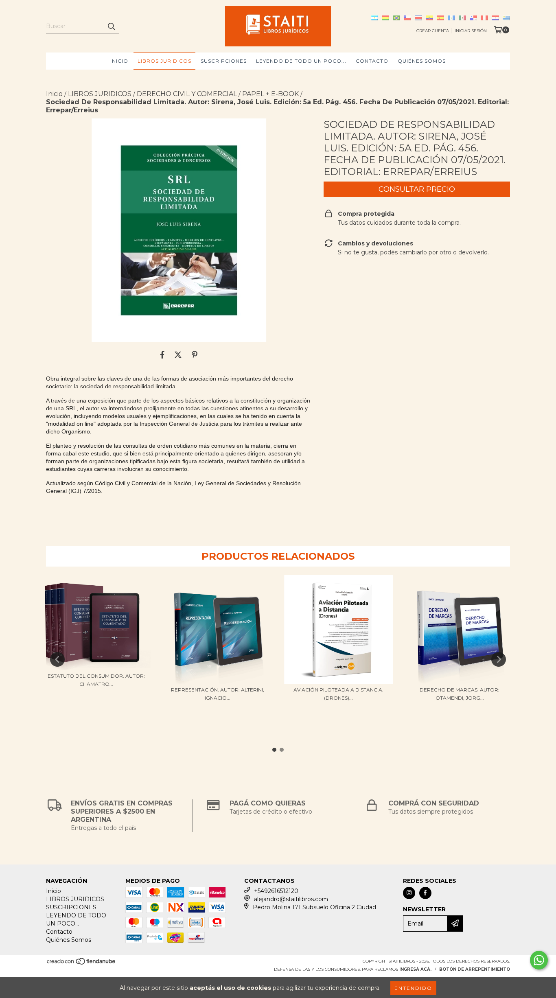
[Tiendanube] (81, 963)
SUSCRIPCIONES (224, 61)
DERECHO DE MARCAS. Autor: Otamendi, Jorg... (459, 694)
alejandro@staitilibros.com (291, 899)
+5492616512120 (276, 891)
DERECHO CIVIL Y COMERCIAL (187, 94)
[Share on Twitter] (178, 354)
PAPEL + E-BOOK (270, 94)
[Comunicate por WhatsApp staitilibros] (539, 960)
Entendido (413, 988)
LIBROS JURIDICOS (164, 61)
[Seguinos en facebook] (425, 893)
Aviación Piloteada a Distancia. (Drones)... (338, 694)
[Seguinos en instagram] (409, 893)
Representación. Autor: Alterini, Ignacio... (217, 694)
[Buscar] (111, 26)
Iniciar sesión (471, 30)
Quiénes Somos (422, 61)
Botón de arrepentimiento (474, 969)
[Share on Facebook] (162, 354)
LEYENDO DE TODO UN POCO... (301, 61)
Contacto (372, 61)
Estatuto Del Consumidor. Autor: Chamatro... (96, 680)
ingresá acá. (415, 969)
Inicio (119, 61)
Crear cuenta (432, 30)
